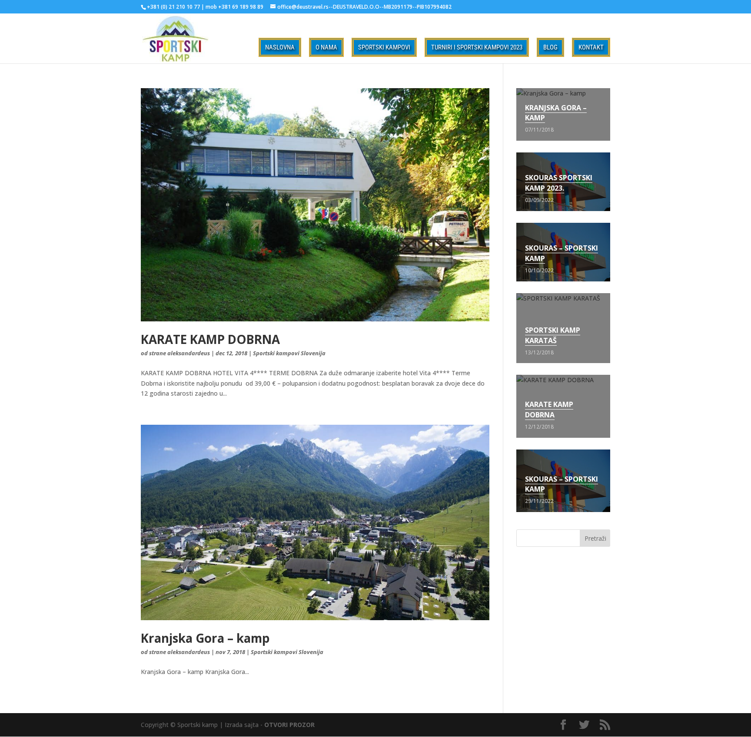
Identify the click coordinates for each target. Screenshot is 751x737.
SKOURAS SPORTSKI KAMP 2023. (558, 183)
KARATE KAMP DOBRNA (210, 339)
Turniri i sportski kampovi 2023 (476, 47)
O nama (326, 47)
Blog (550, 47)
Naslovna (280, 47)
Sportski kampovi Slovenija (289, 353)
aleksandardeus (188, 353)
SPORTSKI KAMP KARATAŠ (552, 335)
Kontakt (591, 47)
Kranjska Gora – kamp (205, 638)
